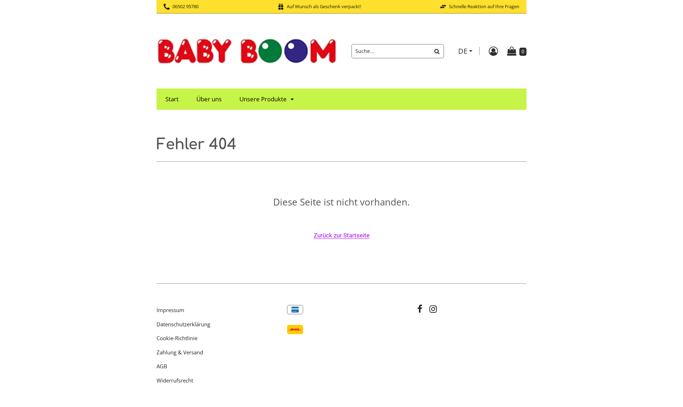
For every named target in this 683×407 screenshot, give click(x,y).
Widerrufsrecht (175, 380)
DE (462, 51)
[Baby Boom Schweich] (247, 50)
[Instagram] (433, 310)
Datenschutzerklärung (183, 324)
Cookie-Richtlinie (177, 338)
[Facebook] (419, 310)
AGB (162, 366)
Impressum (170, 310)
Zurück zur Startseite (342, 235)
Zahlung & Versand (180, 352)
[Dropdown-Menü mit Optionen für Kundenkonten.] (493, 51)
